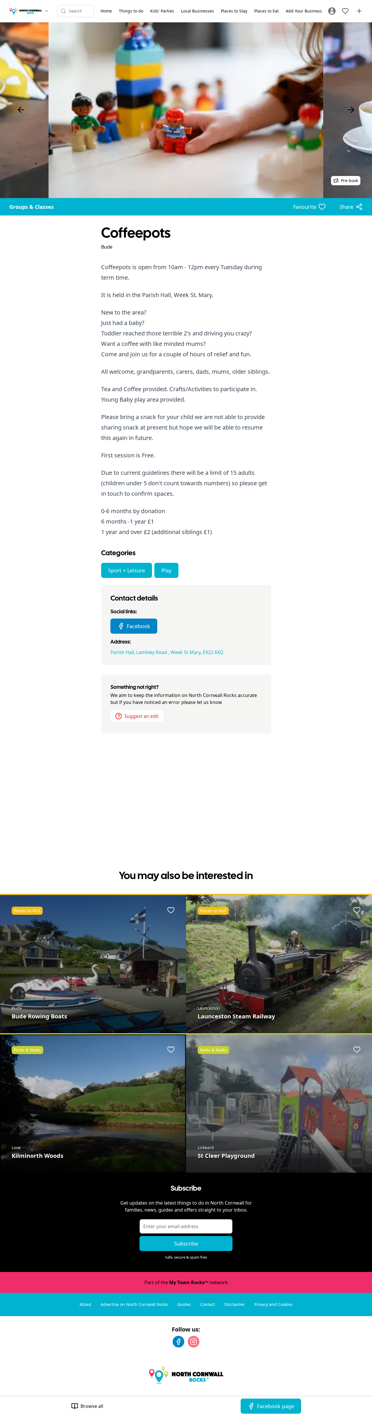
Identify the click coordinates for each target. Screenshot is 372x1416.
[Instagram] (193, 1341)
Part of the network (186, 1282)
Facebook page (275, 1406)
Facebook (138, 626)
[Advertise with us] (359, 11)
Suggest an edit (141, 716)
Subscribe (186, 1243)
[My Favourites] (345, 11)
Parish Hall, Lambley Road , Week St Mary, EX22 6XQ (166, 652)
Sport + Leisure (126, 570)
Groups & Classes (31, 206)
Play (166, 570)
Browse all (92, 1406)
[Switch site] (46, 11)
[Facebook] (178, 1341)
